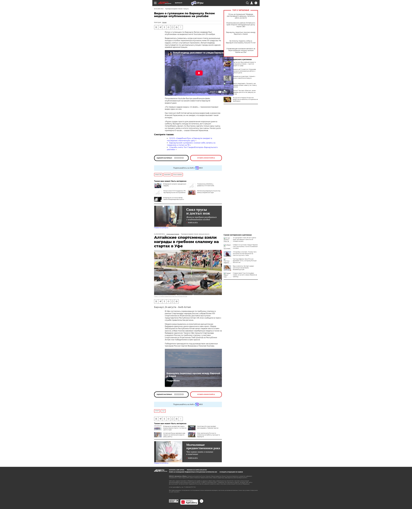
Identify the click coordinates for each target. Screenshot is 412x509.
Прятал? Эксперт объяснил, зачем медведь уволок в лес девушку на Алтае (244, 92)
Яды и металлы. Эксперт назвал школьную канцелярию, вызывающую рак (243, 267)
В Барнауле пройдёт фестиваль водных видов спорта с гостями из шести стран (174, 428)
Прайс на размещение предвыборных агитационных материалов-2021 (193, 472)
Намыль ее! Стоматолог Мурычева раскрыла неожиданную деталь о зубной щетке (244, 71)
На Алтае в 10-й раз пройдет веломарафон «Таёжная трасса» (208, 427)
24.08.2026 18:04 (159, 234)
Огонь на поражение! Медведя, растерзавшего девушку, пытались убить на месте (241, 16)
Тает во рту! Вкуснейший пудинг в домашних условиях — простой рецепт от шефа (244, 63)
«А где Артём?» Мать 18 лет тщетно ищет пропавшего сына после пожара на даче (244, 239)
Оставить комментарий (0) (206, 158)
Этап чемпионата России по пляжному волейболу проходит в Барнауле (208, 434)
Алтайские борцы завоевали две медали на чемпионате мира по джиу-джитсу (174, 434)
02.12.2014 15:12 (158, 9)
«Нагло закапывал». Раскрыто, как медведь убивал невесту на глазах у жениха (245, 85)
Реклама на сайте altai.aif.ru (197, 470)
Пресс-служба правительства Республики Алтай (170, 296)
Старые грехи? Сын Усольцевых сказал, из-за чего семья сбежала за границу (245, 274)
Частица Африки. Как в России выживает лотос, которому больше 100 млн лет (244, 260)
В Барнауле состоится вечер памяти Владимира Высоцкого (173, 198)
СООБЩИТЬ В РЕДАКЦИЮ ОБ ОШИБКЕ (231, 472)
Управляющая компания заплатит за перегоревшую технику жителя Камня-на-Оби (240, 50)
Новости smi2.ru (161, 228)
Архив (164, 22)
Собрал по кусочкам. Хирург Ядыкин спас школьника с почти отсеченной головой (245, 246)
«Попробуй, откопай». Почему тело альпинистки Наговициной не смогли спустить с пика (245, 253)
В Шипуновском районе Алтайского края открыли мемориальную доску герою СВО (240, 24)
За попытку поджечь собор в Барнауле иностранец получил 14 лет (241, 42)
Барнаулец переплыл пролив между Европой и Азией (240, 33)
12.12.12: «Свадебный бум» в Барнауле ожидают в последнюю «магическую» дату (189, 139)
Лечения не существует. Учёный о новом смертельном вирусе (244, 77)
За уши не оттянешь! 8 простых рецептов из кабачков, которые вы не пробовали (245, 99)
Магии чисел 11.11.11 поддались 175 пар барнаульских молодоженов (174, 191)
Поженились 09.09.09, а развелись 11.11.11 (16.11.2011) (205, 184)
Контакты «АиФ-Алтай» (176, 470)
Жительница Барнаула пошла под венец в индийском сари (208, 191)
